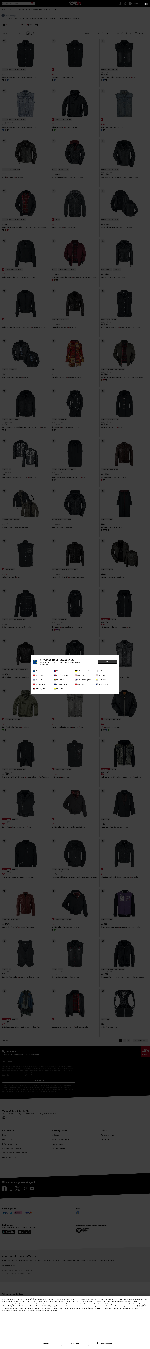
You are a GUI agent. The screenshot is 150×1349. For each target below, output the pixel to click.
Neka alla (75, 1343)
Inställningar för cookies (10, 1311)
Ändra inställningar (105, 1343)
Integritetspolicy (51, 1311)
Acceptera (45, 1343)
